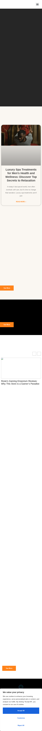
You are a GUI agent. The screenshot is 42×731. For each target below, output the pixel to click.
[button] (37, 4)
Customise (21, 718)
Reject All (21, 725)
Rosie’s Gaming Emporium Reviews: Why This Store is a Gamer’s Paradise (20, 382)
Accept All (21, 710)
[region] (21, 710)
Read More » (21, 202)
